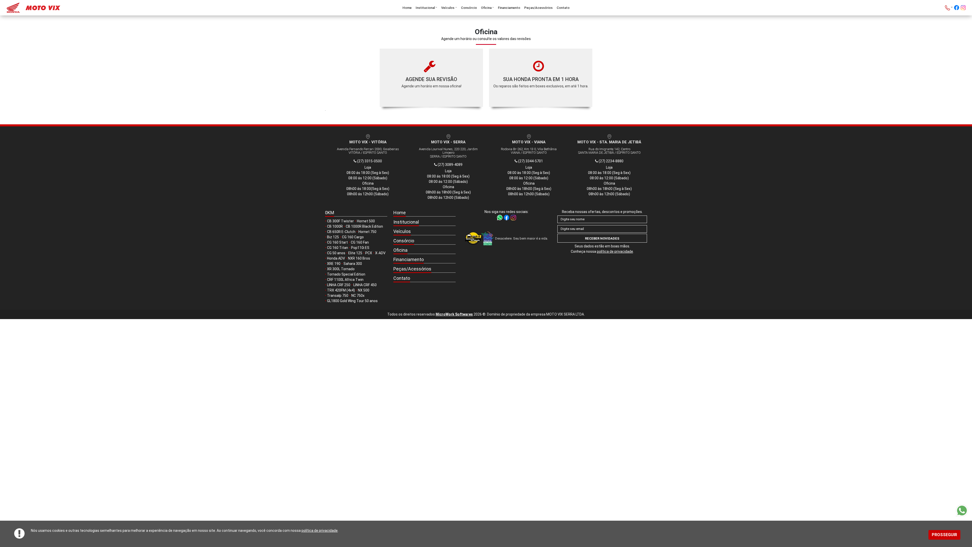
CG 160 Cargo (353, 237)
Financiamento (509, 8)
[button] (424, 222)
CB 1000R (335, 226)
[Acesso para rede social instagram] (963, 8)
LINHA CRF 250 (338, 285)
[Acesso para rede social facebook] (956, 8)
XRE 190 (333, 264)
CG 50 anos (336, 253)
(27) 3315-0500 (369, 161)
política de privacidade (319, 531)
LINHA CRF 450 (365, 285)
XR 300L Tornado (341, 269)
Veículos (447, 8)
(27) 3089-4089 (449, 165)
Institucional (425, 8)
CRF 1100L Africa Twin (345, 280)
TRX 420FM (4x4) (341, 290)
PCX (368, 253)
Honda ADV (336, 258)
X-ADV (380, 253)
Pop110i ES (360, 248)
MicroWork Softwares (454, 314)
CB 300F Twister (340, 221)
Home (407, 8)
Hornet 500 (366, 221)
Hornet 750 (367, 232)
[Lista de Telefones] (949, 8)
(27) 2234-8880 (610, 161)
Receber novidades (602, 238)
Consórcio (469, 8)
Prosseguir (944, 534)
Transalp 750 (337, 296)
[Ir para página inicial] (86, 8)
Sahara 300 (352, 264)
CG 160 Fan (360, 242)
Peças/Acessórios (538, 8)
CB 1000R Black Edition (364, 226)
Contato (563, 8)
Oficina (486, 8)
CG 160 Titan (337, 248)
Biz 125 (333, 237)
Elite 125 (355, 253)
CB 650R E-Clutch (341, 232)
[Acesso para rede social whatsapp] (500, 217)
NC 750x (357, 296)
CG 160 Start (337, 242)
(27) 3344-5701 (530, 161)
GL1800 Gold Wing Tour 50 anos (352, 301)
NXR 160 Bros (359, 258)
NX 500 (363, 290)
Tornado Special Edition (346, 274)
